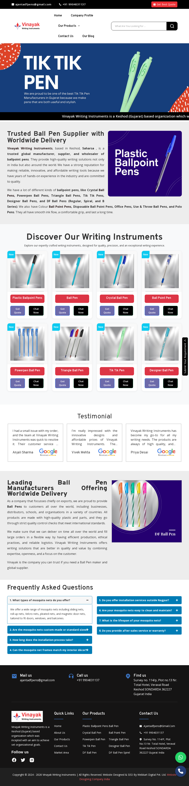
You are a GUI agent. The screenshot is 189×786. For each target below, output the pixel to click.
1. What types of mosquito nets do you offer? (40, 600)
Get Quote (17, 310)
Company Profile (82, 16)
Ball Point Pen (161, 298)
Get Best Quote (166, 4)
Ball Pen (72, 298)
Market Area (61, 752)
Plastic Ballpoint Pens (27, 298)
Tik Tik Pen (116, 370)
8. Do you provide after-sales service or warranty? (132, 630)
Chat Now (36, 310)
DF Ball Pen (90, 752)
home (58, 16)
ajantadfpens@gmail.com (32, 4)
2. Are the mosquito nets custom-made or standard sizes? (49, 629)
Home (57, 726)
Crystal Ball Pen (117, 298)
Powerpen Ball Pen (27, 370)
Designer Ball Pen (161, 370)
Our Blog (88, 36)
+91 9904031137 (74, 4)
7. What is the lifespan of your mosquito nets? (130, 620)
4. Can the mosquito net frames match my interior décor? (48, 650)
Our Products (67, 26)
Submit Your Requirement (185, 358)
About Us (59, 732)
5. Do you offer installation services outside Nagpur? (134, 600)
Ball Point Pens (60, 207)
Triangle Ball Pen (72, 370)
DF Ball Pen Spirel (119, 752)
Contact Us (65, 36)
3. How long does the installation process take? (41, 640)
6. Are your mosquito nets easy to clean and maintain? (135, 610)
